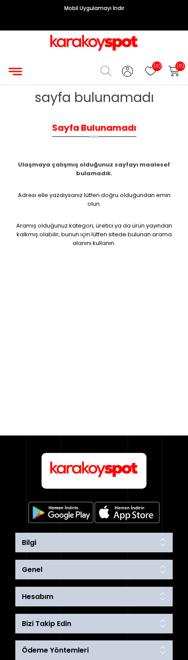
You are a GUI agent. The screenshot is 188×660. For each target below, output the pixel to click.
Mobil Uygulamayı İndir (94, 8)
